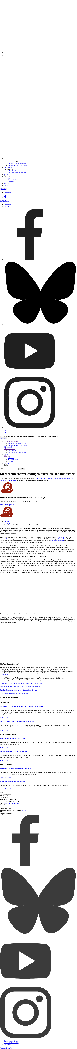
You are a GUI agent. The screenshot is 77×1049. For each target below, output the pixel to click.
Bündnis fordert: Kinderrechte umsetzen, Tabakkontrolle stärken (22, 706)
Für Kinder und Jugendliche (17, 173)
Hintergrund (8, 167)
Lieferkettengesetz (6, 674)
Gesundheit (60, 537)
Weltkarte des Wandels (11, 441)
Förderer (10, 182)
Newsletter (7, 192)
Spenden (3, 189)
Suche (6, 185)
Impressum (7, 1044)
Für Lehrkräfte (12, 171)
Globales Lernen (9, 449)
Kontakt (6, 183)
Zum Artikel (4, 717)
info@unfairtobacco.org (11, 803)
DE (5, 197)
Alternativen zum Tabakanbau (17, 165)
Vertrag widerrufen (6, 1048)
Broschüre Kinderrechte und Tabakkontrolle (14, 693)
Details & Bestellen (6, 777)
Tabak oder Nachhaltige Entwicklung (13, 738)
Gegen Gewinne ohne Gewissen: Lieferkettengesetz (17, 721)
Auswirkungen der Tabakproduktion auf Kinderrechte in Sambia (20, 686)
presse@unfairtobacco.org (18, 805)
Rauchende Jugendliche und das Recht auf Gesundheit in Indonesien (21, 683)
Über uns (11, 178)
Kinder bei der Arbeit (57, 541)
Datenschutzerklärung (11, 1041)
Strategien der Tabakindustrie (17, 164)
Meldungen (7, 523)
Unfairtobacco (4, 201)
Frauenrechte (4, 539)
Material (6, 174)
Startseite (7, 521)
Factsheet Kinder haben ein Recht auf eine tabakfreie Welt (18, 690)
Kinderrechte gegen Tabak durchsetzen (13, 751)
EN (5, 196)
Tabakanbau (62, 539)
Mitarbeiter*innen (13, 180)
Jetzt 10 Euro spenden (7, 505)
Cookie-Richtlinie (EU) (11, 1043)
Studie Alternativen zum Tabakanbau (13, 781)
